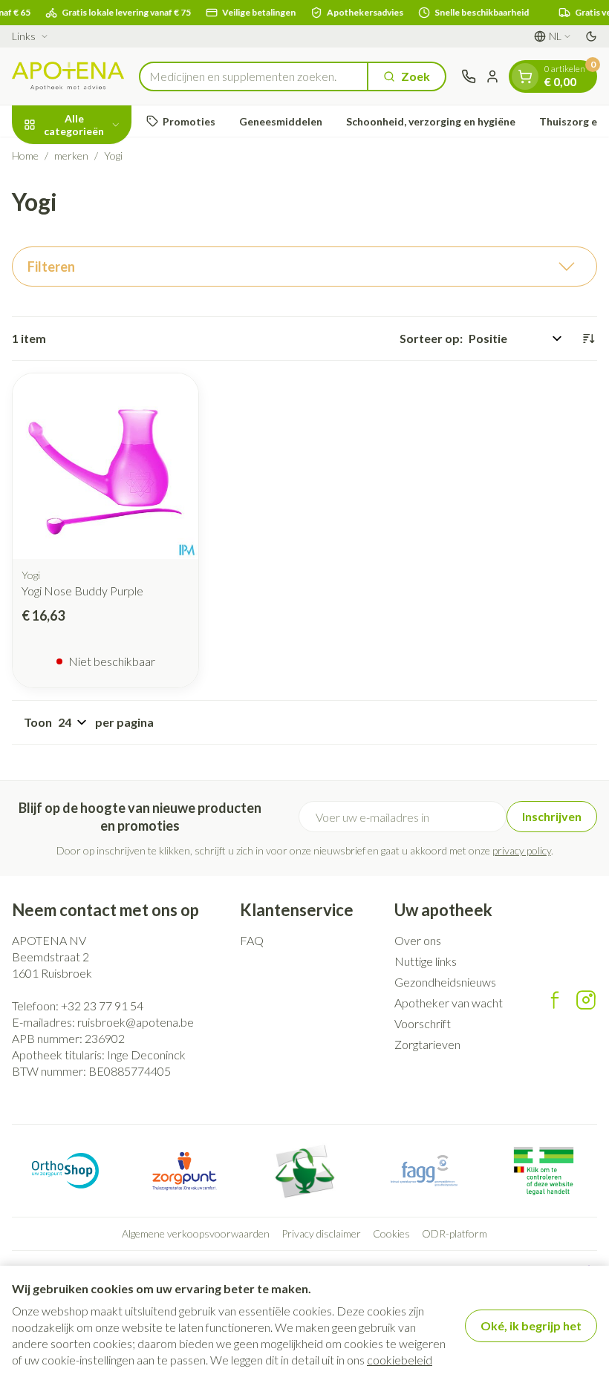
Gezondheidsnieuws (445, 982)
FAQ (252, 940)
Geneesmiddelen (280, 121)
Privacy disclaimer (321, 1233)
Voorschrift (422, 1023)
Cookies (391, 1233)
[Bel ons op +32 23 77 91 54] (468, 76)
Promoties (189, 121)
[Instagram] (586, 1000)
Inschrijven (552, 816)
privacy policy (521, 850)
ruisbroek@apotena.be (135, 1022)
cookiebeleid (399, 1360)
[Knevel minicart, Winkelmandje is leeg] (525, 76)
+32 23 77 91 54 (102, 1005)
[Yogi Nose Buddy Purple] (105, 466)
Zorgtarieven (427, 1044)
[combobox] (253, 76)
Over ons (417, 940)
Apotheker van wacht (448, 1003)
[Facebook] (555, 1000)
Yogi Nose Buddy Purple (82, 591)
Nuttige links (425, 961)
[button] (304, 266)
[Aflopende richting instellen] (588, 338)
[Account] (492, 76)
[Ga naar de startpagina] (68, 76)
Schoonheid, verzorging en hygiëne (430, 121)
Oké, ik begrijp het (531, 1325)
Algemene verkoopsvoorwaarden (196, 1233)
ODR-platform (454, 1233)
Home (25, 155)
